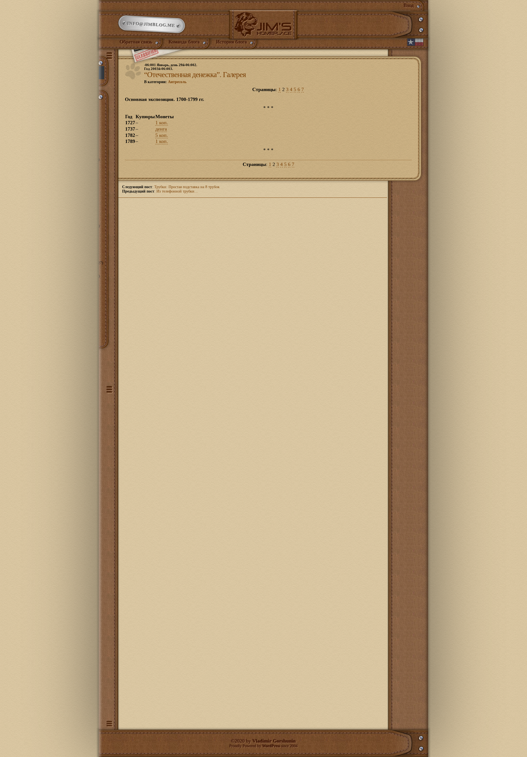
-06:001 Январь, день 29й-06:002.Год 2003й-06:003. (170, 67)
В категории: (165, 82)
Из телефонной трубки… (177, 191)
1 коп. (161, 122)
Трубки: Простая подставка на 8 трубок (187, 187)
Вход (409, 5)
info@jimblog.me (151, 24)
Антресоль (177, 82)
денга (161, 129)
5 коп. (161, 135)
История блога (231, 42)
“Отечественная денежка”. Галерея (195, 74)
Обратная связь (136, 42)
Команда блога (184, 42)
